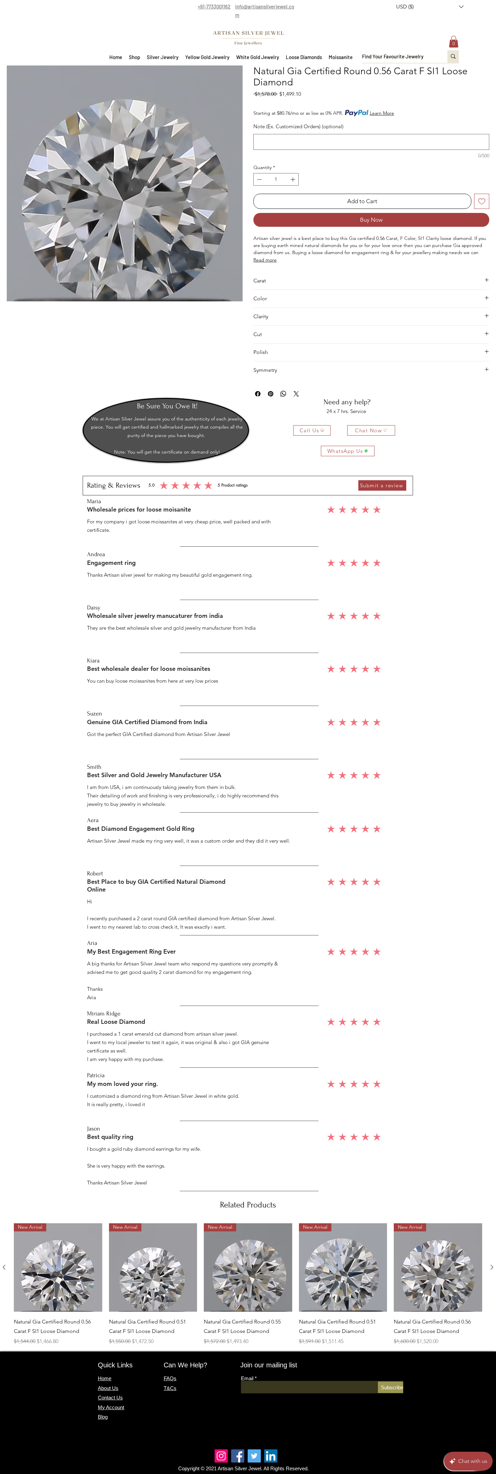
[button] (430, 6)
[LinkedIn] (270, 1456)
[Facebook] (237, 1456)
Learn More (382, 113)
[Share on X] (296, 394)
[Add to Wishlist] (482, 201)
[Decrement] (258, 179)
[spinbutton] (276, 179)
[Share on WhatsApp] (283, 394)
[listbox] (430, 6)
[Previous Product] (4, 1267)
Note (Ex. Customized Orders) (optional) (298, 126)
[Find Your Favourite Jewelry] (453, 56)
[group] (248, 1284)
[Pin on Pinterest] (271, 394)
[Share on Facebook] (258, 394)
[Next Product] (492, 1267)
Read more (265, 260)
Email (247, 1378)
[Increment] (293, 179)
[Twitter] (254, 1456)
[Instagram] (221, 1456)
